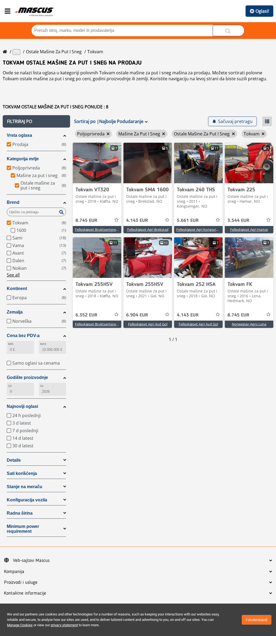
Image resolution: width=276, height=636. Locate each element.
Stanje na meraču (24, 486)
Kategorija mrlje (23, 158)
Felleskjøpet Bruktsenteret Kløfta (101, 229)
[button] (36, 121)
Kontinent (17, 288)
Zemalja (15, 312)
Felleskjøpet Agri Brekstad (147, 229)
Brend (13, 202)
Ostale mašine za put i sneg (54, 52)
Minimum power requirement (23, 529)
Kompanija (14, 571)
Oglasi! (262, 11)
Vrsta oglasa (19, 135)
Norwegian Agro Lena (249, 324)
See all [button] (13, 275)
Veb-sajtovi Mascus (31, 560)
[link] (97, 163)
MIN (10, 343)
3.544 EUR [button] (238, 220)
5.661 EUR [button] (188, 220)
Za (41, 385)
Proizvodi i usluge (20, 582)
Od (10, 385)
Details (14, 460)
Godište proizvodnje (27, 377)
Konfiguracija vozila (27, 500)
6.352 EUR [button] (86, 315)
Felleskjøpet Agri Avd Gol (147, 324)
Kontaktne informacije (25, 593)
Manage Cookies (20, 625)
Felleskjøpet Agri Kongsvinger (199, 229)
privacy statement (64, 625)
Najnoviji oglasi (22, 406)
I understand (256, 620)
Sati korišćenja (22, 473)
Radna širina (20, 513)
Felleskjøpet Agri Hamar (249, 229)
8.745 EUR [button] (86, 220)
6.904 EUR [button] (137, 315)
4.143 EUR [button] (137, 220)
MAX (43, 343)
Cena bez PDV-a (23, 335)
